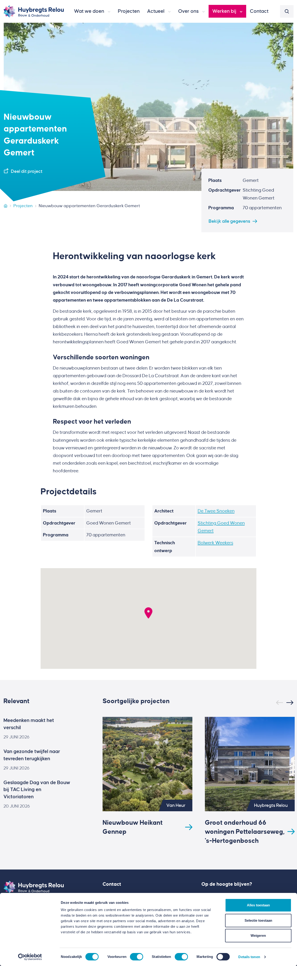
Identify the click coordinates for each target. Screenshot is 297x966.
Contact (112, 884)
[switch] (136, 956)
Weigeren (258, 935)
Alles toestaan (258, 905)
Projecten (23, 205)
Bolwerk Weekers (215, 542)
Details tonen (249, 957)
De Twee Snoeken (216, 511)
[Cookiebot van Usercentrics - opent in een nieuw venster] (30, 956)
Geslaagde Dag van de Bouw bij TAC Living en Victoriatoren (36, 790)
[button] (92, 11)
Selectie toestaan (258, 920)
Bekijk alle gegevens (229, 221)
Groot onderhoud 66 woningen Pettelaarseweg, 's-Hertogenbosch (244, 831)
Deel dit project (26, 171)
